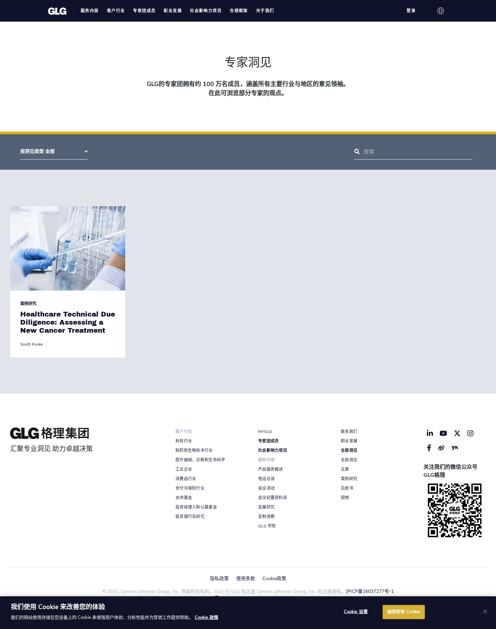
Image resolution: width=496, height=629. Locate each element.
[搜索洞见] (357, 151)
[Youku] (455, 448)
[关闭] (485, 611)
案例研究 (28, 303)
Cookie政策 (274, 578)
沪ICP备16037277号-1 (370, 591)
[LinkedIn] (430, 433)
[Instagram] (470, 433)
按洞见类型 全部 (37, 151)
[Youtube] (443, 433)
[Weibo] (441, 448)
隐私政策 (219, 578)
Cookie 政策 (206, 617)
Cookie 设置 (356, 612)
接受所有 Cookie (403, 612)
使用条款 (245, 578)
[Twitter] (457, 433)
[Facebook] (429, 448)
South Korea (31, 344)
